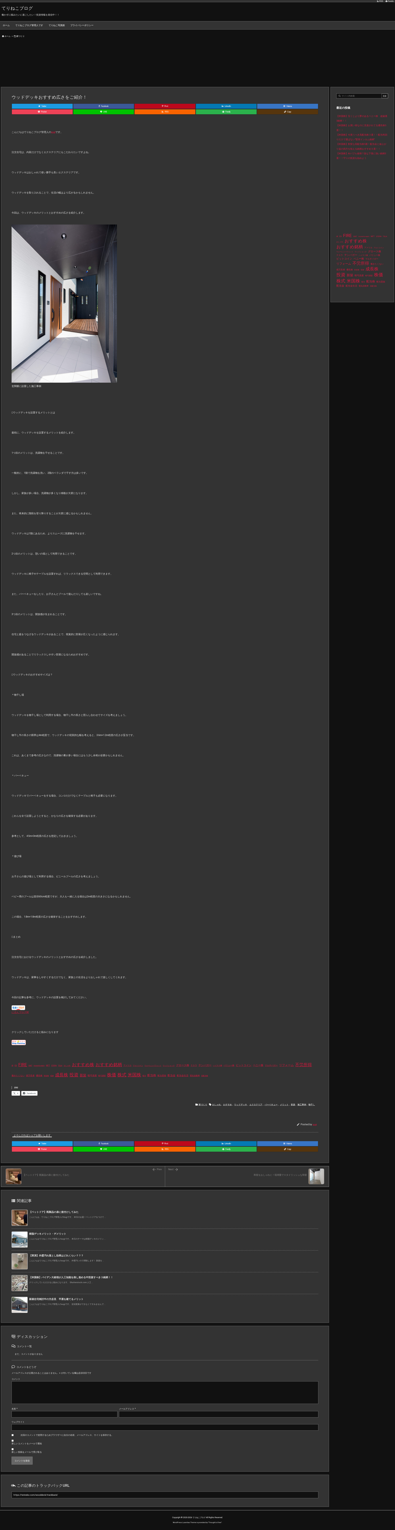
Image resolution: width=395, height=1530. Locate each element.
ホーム (7, 36)
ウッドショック (169, 1066)
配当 (144, 1076)
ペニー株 (258, 1065)
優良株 (39, 1075)
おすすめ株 (83, 1064)
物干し (311, 1104)
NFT (48, 1065)
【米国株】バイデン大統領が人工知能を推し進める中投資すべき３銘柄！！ (71, 1277)
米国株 (134, 1074)
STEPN (54, 1065)
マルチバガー (271, 1065)
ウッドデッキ (240, 1104)
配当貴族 (162, 1075)
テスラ (194, 1065)
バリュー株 (229, 1065)
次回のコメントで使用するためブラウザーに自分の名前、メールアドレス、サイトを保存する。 (67, 1435)
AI (12, 1065)
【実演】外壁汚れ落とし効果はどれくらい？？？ (56, 1255)
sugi (53, 132)
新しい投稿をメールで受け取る (27, 1452)
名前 (15, 1409)
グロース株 (182, 1065)
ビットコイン (244, 1065)
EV (16, 1065)
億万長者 (30, 1075)
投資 (73, 1074)
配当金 (171, 1075)
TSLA (60, 1065)
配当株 (151, 1075)
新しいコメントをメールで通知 (27, 1443)
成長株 (61, 1074)
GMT (30, 1066)
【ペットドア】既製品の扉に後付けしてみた (54, 1212)
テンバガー (205, 1065)
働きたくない (18, 1075)
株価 (111, 1074)
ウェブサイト (18, 1422)
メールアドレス (127, 1409)
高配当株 (204, 1076)
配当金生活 (182, 1075)
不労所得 (303, 1064)
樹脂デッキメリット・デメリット (47, 1233)
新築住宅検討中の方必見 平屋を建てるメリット (56, 1299)
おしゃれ (67, 1066)
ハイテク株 (217, 1065)
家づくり (21, 36)
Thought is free (215, 1523)
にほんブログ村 (20, 1012)
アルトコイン (138, 1066)
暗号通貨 (102, 1076)
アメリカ (127, 1065)
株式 (121, 1074)
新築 (83, 1075)
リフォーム (286, 1065)
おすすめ (227, 1104)
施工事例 (301, 1104)
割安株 (46, 1076)
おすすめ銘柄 (109, 1064)
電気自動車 (195, 1075)
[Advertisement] (197, 63)
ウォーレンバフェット (152, 1066)
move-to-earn (39, 1065)
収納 (52, 1076)
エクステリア (255, 1104)
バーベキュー (271, 1104)
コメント (16, 1379)
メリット (284, 1104)
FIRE (22, 1064)
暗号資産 (92, 1075)
